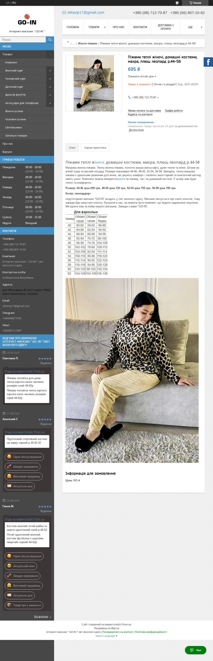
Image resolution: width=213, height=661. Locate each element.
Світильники (13, 127)
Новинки (11, 62)
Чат (198, 650)
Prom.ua (126, 624)
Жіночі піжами (87, 43)
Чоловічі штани (15, 119)
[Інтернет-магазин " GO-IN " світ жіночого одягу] (27, 19)
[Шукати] (50, 39)
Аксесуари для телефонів (21, 103)
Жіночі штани (14, 111)
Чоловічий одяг (15, 78)
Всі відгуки (41, 616)
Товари (7, 54)
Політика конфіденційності (151, 632)
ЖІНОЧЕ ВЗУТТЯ (15, 95)
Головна (73, 27)
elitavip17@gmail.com (16, 306)
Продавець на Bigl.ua (106, 628)
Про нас (7, 143)
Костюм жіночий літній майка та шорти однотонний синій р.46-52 (27, 528)
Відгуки (7, 152)
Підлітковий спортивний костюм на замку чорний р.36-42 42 (27, 440)
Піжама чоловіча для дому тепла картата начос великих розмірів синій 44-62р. (25, 382)
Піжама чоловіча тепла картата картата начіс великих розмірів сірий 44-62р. (26, 394)
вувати (121, 178)
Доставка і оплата (166, 27)
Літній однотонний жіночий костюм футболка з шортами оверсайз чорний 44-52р (25, 538)
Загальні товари (16, 135)
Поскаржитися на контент (118, 632)
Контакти (140, 27)
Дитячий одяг (14, 87)
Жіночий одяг (14, 70)
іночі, (100, 162)
